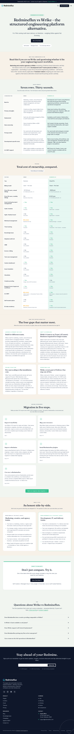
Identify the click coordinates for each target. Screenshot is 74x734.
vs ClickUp (41, 703)
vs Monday (41, 700)
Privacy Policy (44, 730)
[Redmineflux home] (7, 6)
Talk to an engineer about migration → (37, 491)
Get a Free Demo (64, 5)
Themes (5, 705)
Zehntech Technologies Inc (22, 730)
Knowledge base (7, 716)
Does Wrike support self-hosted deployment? (18, 628)
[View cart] (58, 5)
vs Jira (39, 698)
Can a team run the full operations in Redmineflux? (19, 638)
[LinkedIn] (4, 691)
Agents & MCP (6, 720)
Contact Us (6, 723)
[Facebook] (11, 691)
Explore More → (52, 1)
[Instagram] (7, 691)
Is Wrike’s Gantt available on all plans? (16, 622)
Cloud (4, 703)
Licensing (63, 730)
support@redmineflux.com (46, 719)
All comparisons (42, 707)
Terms (50, 730)
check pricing (33, 610)
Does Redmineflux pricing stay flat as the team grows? (20, 633)
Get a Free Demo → (37, 580)
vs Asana (40, 705)
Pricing (4, 707)
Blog (4, 713)
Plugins (4, 698)
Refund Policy (56, 730)
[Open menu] (71, 5)
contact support (43, 610)
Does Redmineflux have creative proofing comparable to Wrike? (23, 617)
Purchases (69, 730)
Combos (5, 700)
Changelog (5, 718)
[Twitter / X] (14, 691)
